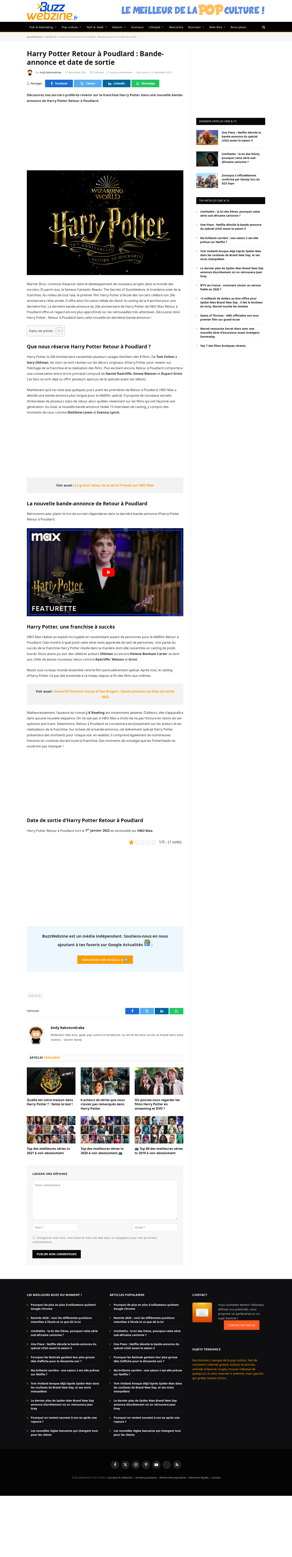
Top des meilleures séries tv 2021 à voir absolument (48, 1151)
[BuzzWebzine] (52, 11)
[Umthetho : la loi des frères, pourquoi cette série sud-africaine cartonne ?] (207, 159)
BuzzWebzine (35, 37)
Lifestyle (155, 27)
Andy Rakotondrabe (50, 72)
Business (194, 27)
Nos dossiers (201, 1360)
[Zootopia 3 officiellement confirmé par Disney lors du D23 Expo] (207, 180)
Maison (117, 27)
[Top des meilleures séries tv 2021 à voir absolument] (51, 1129)
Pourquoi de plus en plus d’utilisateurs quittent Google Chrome (63, 1307)
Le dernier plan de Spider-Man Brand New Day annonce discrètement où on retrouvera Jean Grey (231, 272)
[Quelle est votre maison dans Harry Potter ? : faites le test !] (51, 1081)
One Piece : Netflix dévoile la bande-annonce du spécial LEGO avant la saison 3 (241, 136)
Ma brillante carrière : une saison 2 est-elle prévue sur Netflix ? (229, 240)
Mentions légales (199, 1477)
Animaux (137, 27)
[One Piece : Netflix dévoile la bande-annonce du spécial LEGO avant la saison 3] (207, 137)
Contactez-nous (241, 1325)
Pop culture (70, 27)
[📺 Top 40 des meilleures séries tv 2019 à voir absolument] (159, 1129)
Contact (216, 1477)
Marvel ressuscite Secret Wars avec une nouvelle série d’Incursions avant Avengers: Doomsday (230, 332)
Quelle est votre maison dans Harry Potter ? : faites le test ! (50, 1102)
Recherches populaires (173, 1477)
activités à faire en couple (209, 1369)
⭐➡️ (105, 960)
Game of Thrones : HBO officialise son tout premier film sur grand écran (229, 317)
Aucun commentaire (121, 72)
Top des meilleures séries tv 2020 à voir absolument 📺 (102, 1151)
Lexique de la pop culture (228, 1360)
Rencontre (176, 27)
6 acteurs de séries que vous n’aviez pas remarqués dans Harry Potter (103, 1104)
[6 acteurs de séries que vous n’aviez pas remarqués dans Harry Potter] (105, 1081)
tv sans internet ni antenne (226, 1373)
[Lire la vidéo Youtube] (108, 572)
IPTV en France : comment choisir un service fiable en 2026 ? (230, 287)
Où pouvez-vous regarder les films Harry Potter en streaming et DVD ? (157, 1104)
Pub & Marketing (41, 27)
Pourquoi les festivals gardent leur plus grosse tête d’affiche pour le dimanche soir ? (63, 1359)
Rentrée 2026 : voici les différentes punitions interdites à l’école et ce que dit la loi (61, 1320)
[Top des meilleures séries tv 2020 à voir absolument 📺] (105, 1129)
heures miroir (216, 1378)
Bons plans (238, 27)
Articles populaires (146, 1477)
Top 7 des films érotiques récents (223, 345)
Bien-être (215, 27)
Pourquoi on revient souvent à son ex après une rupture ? (64, 1419)
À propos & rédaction (120, 1477)
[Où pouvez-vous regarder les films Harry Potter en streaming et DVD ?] (159, 1081)
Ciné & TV (50, 37)
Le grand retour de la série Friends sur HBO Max (114, 485)
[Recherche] (263, 26)
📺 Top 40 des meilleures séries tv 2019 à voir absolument (159, 1151)
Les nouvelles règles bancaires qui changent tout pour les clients (64, 1433)
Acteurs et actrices (242, 1364)
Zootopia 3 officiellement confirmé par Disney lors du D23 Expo (241, 179)
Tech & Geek (95, 27)
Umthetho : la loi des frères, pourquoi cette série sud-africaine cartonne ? (241, 158)
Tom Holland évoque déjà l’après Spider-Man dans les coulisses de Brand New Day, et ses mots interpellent (230, 255)
